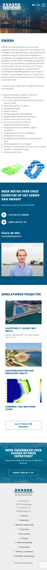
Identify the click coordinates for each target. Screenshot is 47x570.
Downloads (25, 547)
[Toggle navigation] (44, 5)
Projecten (24, 529)
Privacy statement (24, 551)
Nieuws (24, 515)
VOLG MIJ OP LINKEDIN (19, 215)
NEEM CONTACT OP (23, 472)
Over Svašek (24, 534)
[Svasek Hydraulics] (11, 6)
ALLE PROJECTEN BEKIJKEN (23, 425)
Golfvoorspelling (24, 542)
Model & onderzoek (25, 525)
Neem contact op (17, 222)
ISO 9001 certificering (24, 556)
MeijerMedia (27, 563)
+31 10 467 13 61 (23, 507)
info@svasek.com (23, 511)
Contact (24, 538)
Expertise (24, 520)
